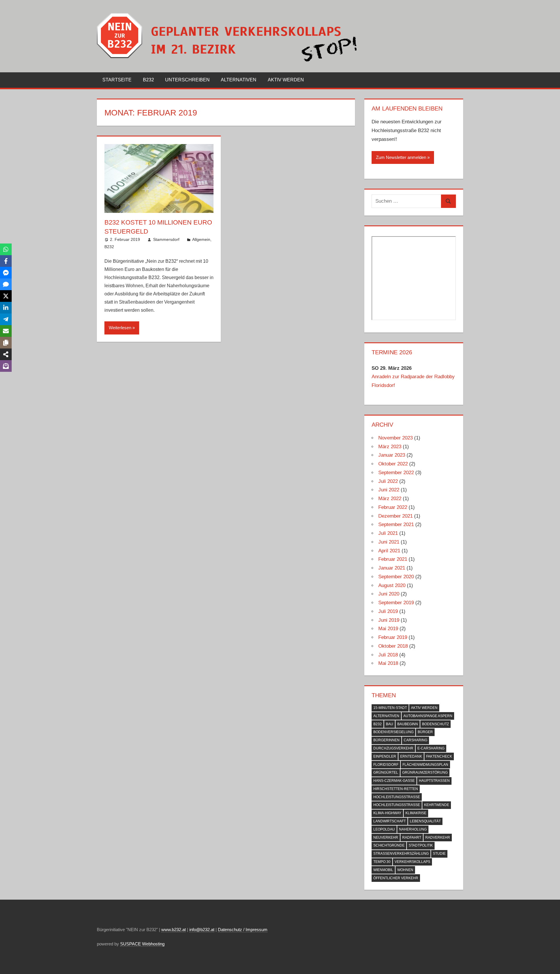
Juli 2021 (388, 533)
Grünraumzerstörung (425, 772)
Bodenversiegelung (393, 732)
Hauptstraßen (434, 781)
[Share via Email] (6, 331)
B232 (148, 79)
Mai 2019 (388, 628)
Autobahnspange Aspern (427, 716)
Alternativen (238, 79)
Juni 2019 (388, 620)
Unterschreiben (187, 79)
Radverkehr (437, 837)
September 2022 (396, 472)
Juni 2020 (388, 594)
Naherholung (413, 829)
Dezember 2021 (395, 516)
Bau (389, 724)
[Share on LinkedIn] (6, 307)
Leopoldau (384, 829)
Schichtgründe (389, 845)
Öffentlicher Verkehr (395, 878)
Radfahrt (411, 837)
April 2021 (389, 550)
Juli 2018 (388, 655)
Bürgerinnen (386, 740)
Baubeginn (407, 724)
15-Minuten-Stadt (390, 708)
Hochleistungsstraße (396, 805)
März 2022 (389, 498)
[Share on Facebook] (6, 261)
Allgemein (201, 239)
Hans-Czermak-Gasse (394, 781)
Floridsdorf (385, 765)
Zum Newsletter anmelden (401, 157)
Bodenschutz (435, 724)
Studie (439, 854)
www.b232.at (173, 929)
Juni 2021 (388, 542)
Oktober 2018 (393, 646)
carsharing (415, 740)
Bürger (425, 732)
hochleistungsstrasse (396, 797)
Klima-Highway (387, 813)
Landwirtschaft (389, 821)
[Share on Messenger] (6, 272)
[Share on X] (6, 296)
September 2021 (396, 524)
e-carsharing (430, 748)
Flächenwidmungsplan (425, 765)
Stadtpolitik (421, 845)
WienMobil (383, 870)
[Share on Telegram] (6, 319)
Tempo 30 (382, 862)
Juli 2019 (388, 611)
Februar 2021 (392, 559)
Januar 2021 (391, 568)
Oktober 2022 (393, 464)
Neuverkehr (385, 837)
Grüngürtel (385, 772)
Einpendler (384, 756)
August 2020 (391, 585)
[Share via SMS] (6, 284)
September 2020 (396, 576)
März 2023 (389, 446)
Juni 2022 (388, 490)
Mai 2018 (388, 663)
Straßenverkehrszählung (401, 854)
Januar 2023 (391, 455)
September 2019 (396, 602)
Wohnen (405, 870)
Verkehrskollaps (412, 862)
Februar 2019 (392, 637)
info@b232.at (201, 929)
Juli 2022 (388, 481)
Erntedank (411, 756)
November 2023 (395, 438)
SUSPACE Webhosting (142, 943)
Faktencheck (439, 756)
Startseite (117, 79)
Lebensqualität (425, 821)
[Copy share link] (6, 342)
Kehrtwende (436, 805)
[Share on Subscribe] (6, 366)
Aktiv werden (286, 79)
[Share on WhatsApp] (6, 249)
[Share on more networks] (6, 354)
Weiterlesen (120, 327)
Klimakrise (415, 813)
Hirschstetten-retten (395, 789)
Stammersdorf (166, 239)
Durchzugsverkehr (393, 748)
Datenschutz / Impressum (242, 929)
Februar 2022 (392, 507)
